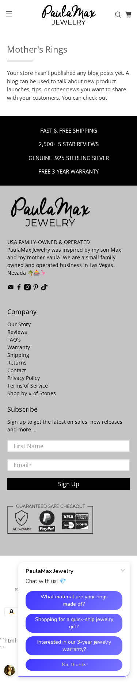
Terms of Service (27, 385)
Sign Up (68, 484)
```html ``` (64, 342)
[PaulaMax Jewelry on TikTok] (44, 288)
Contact (16, 370)
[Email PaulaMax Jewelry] (10, 288)
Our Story (19, 324)
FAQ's (14, 339)
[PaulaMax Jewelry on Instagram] (27, 288)
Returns (17, 362)
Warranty (18, 347)
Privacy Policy (23, 377)
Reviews (17, 331)
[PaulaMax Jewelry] (68, 15)
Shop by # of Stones (31, 393)
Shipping (18, 354)
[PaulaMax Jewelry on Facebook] (19, 288)
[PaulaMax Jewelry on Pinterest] (36, 288)
